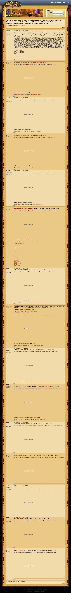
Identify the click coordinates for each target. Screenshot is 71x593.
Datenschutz (43, 591)
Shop (65, 7)
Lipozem (29, 173)
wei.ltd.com (16, 264)
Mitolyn (29, 64)
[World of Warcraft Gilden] (58, 2)
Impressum (37, 591)
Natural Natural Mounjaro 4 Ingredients (45, 386)
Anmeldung (40, 7)
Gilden (55, 7)
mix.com (15, 247)
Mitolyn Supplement (45, 269)
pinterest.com (16, 252)
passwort (50, 14)
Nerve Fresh (30, 315)
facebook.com (16, 255)
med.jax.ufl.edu (17, 260)
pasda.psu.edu (17, 258)
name (51, 12)
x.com (15, 256)
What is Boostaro (42, 98)
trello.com (16, 245)
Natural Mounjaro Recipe (22, 419)
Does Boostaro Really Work (33, 98)
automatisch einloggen (59, 15)
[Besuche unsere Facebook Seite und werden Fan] (66, 2)
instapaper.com (17, 248)
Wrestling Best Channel (36, 241)
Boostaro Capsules (49, 98)
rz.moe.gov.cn (16, 262)
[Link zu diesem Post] (14, 30)
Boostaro (29, 100)
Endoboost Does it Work (33, 349)
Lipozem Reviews (21, 204)
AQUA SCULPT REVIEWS (19, 550)
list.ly (15, 249)
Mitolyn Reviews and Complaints (20, 135)
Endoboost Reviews (21, 382)
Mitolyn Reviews (39, 62)
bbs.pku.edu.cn (17, 261)
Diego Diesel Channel (36, 94)
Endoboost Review (50, 349)
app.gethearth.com (17, 263)
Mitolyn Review (37, 269)
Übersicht (18, 25)
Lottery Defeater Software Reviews (46, 423)
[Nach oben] (64, 581)
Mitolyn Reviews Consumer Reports (23, 208)
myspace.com (16, 254)
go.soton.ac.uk (17, 265)
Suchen (23, 25)
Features (46, 7)
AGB (40, 591)
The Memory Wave (31, 457)
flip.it (15, 250)
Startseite (34, 7)
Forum (51, 7)
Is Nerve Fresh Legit (33, 311)
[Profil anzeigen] (14, 59)
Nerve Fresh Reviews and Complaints (22, 312)
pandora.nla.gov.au (17, 259)
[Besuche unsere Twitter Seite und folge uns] (68, 2)
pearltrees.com (17, 251)
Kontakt (60, 7)
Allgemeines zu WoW (12, 25)
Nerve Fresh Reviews (22, 345)
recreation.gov (17, 257)
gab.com (15, 253)
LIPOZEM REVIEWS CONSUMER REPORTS (22, 487)
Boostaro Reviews (21, 131)
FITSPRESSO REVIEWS (18, 518)
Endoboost (30, 351)
